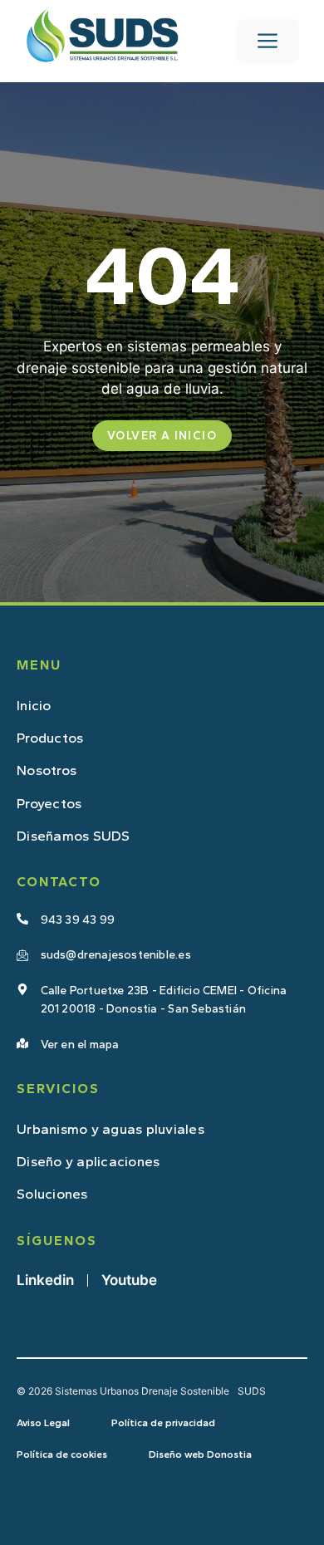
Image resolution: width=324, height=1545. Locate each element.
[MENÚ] (267, 41)
